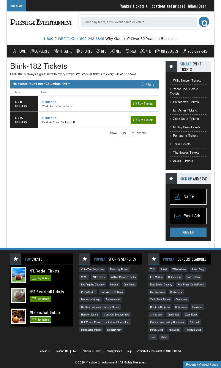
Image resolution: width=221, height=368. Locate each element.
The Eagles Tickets (186, 152)
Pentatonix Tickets (185, 135)
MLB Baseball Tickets (45, 312)
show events (128, 133)
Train (152, 337)
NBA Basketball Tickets (47, 291)
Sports (87, 51)
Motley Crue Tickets (186, 127)
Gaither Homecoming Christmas (167, 322)
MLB (119, 51)
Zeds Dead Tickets (186, 118)
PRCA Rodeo (88, 292)
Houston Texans (89, 314)
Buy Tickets (43, 278)
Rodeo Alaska (113, 299)
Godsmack (174, 314)
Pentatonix (174, 329)
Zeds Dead (191, 314)
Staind (163, 269)
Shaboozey (176, 292)
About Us (45, 351)
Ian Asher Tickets (185, 110)
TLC (152, 269)
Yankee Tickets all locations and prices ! (148, 6)
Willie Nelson (179, 269)
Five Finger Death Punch (191, 284)
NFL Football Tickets (44, 271)
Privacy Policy (114, 351)
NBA (133, 51)
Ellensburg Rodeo (118, 269)
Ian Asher (197, 307)
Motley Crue (156, 329)
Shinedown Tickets (186, 102)
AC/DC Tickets (183, 161)
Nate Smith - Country (161, 284)
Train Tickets (182, 144)
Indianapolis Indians (91, 329)
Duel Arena (129, 284)
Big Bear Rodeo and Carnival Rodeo (100, 307)
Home (21, 51)
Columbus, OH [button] (40, 83)
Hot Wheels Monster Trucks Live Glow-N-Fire (105, 322)
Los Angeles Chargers (93, 284)
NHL (148, 51)
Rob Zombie (174, 277)
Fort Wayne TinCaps (112, 292)
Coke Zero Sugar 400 (92, 269)
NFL (103, 51)
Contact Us (61, 351)
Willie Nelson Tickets (187, 80)
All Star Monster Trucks (123, 277)
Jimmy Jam (156, 314)
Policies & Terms (91, 351)
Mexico (114, 284)
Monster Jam (114, 329)
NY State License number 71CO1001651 (159, 351)
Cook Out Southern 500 (116, 314)
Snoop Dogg (197, 269)
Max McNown (157, 292)
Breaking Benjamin (160, 307)
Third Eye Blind (193, 329)
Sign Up (188, 232)
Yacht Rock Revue (160, 299)
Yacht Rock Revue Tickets (184, 91)
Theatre (65, 51)
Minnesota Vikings (90, 299)
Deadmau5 (181, 299)
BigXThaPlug (193, 277)
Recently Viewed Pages (202, 364)
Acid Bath (194, 322)
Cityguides (169, 51)
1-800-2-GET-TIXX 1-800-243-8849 (73, 38)
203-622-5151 (198, 51)
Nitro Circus (99, 277)
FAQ (75, 351)
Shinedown (181, 307)
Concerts (42, 51)
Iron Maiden (156, 277)
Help (129, 351)
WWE (84, 277)
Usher (164, 337)
